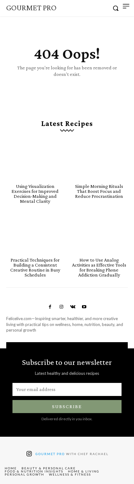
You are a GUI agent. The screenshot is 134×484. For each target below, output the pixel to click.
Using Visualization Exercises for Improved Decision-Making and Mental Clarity (35, 194)
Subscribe (67, 406)
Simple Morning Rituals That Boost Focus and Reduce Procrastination (99, 191)
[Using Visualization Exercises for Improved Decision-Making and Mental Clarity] (35, 160)
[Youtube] (83, 307)
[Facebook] (49, 307)
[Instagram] (61, 307)
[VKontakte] (72, 307)
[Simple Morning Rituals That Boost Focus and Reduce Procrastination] (99, 160)
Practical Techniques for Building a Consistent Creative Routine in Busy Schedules (35, 267)
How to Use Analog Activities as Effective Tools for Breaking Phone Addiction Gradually (99, 267)
